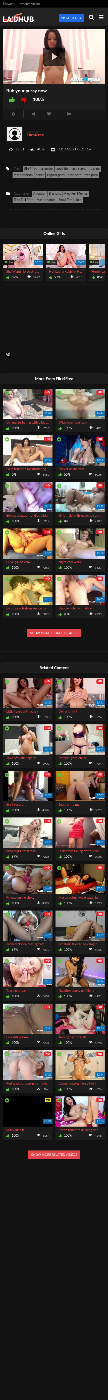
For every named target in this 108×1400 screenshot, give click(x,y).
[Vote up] (12, 100)
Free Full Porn (23, 200)
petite (40, 175)
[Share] (34, 114)
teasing (94, 169)
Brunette (55, 193)
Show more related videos (54, 1154)
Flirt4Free (35, 135)
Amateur (39, 193)
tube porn (74, 175)
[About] (13, 114)
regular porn (56, 175)
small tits (62, 169)
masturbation (23, 175)
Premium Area (71, 18)
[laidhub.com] (20, 17)
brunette (46, 169)
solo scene (79, 169)
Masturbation (46, 200)
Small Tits (65, 200)
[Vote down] (24, 100)
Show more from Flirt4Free (54, 633)
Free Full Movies (76, 193)
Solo (78, 200)
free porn (91, 175)
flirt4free (30, 169)
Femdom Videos (29, 3)
